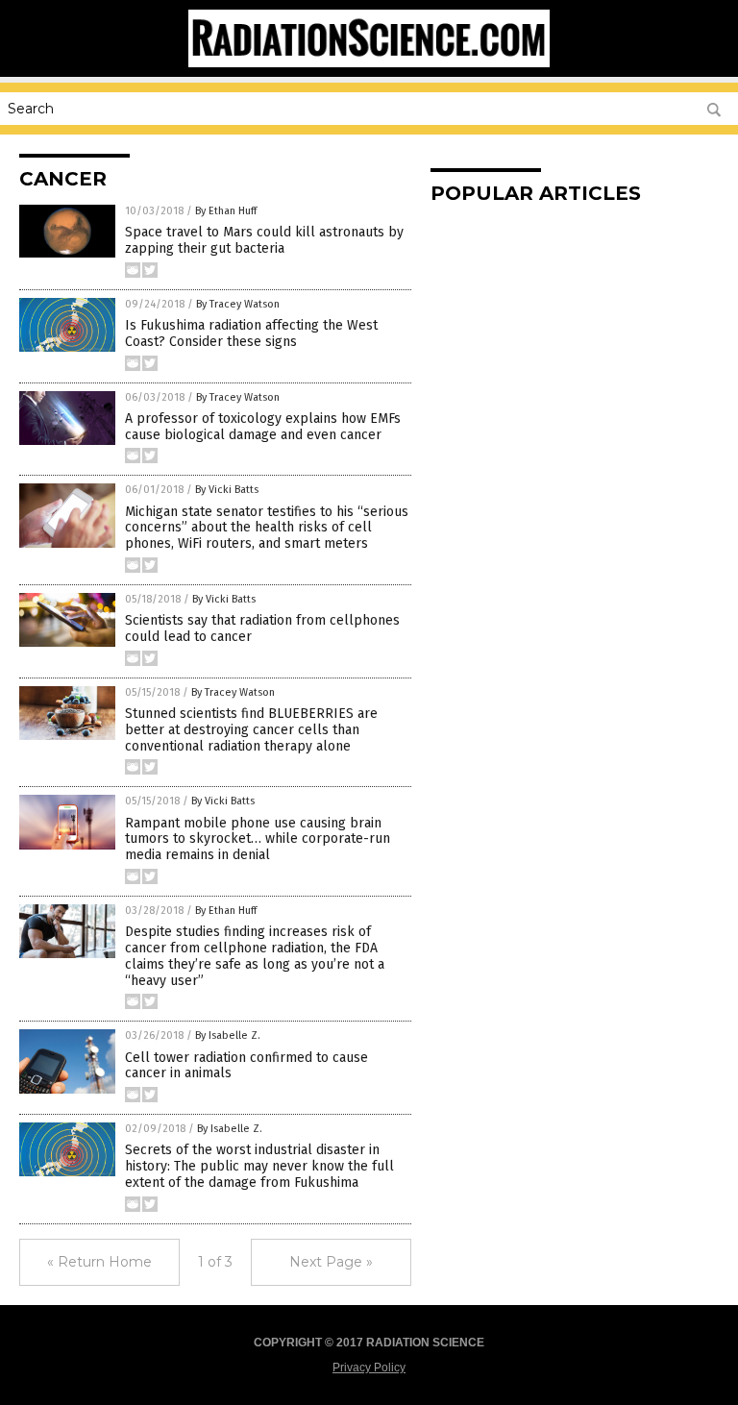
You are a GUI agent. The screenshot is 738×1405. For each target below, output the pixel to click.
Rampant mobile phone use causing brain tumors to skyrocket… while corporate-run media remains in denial (257, 839)
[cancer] (369, 63)
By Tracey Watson (238, 304)
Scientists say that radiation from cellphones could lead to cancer (262, 628)
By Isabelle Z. (227, 1035)
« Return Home (99, 1261)
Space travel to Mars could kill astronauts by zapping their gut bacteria (264, 240)
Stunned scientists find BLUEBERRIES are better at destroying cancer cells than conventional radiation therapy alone (251, 729)
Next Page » (331, 1261)
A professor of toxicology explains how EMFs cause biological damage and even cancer (263, 426)
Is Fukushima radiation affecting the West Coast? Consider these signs (251, 333)
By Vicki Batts (226, 489)
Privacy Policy (369, 1367)
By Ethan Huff (226, 211)
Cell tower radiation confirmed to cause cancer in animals (246, 1065)
